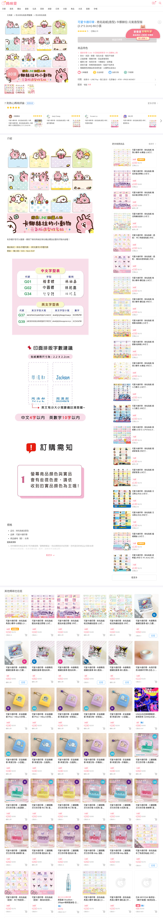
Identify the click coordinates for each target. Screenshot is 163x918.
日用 (57, 9)
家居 (42, 9)
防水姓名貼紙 (41, 15)
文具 (80, 9)
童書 (88, 9)
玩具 (34, 9)
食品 (72, 9)
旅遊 (49, 9)
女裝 (65, 9)
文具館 (10, 15)
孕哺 (95, 9)
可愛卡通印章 (86, 22)
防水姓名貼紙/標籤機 (24, 15)
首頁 (11, 9)
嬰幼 (19, 9)
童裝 (27, 9)
